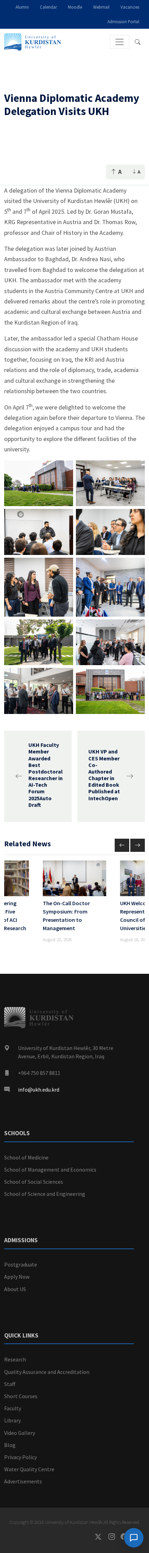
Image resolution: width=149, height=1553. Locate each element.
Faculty (12, 1408)
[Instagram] (114, 1537)
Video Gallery (19, 1432)
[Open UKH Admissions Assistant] (133, 1537)
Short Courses (20, 1396)
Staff (9, 1383)
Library (12, 1420)
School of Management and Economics (50, 1169)
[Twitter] (101, 1537)
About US (15, 1289)
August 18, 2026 (134, 939)
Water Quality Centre (29, 1469)
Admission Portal (123, 21)
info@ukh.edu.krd (38, 1089)
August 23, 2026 (57, 939)
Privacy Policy (20, 1457)
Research (15, 1359)
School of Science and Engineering (44, 1193)
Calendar (48, 7)
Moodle (75, 7)
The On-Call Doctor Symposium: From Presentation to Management (66, 916)
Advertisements (23, 1481)
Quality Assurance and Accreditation (46, 1371)
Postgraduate (20, 1264)
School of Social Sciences (33, 1181)
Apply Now (16, 1276)
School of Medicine (26, 1157)
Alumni (22, 7)
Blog (10, 1444)
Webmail (101, 7)
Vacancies (130, 7)
